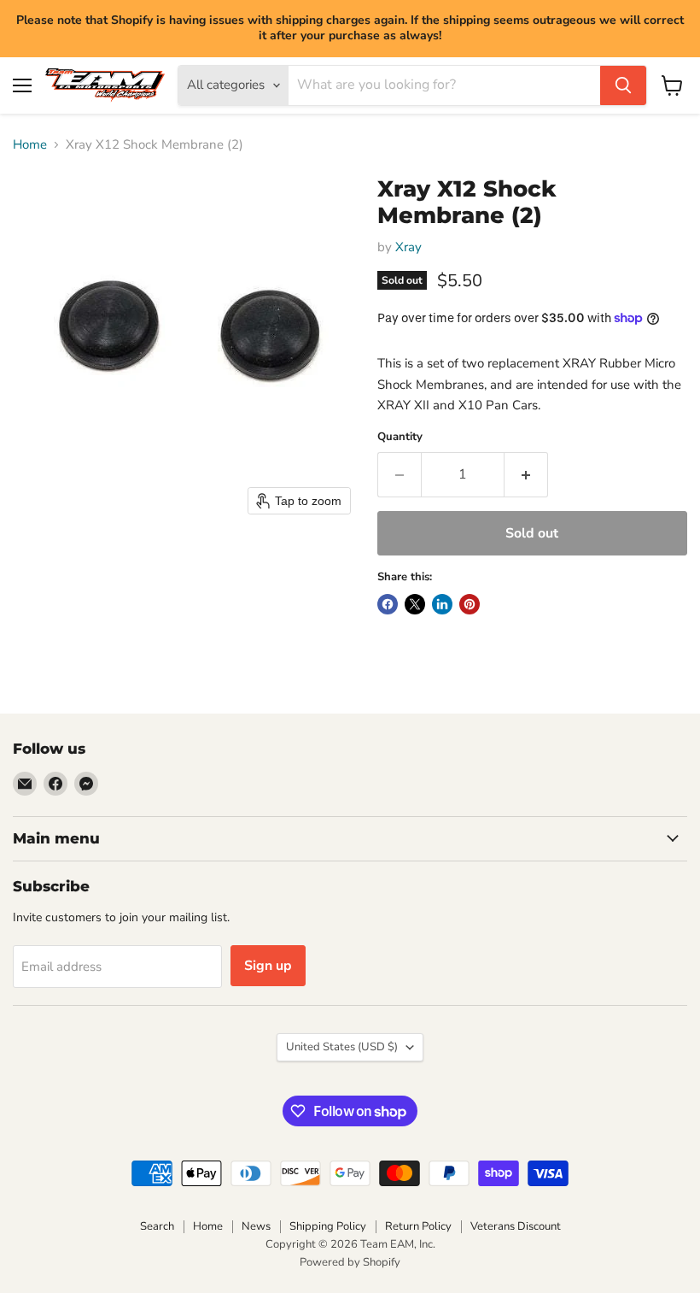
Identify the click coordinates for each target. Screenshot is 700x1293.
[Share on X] (415, 604)
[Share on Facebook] (387, 604)
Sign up (268, 965)
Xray (408, 247)
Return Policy (418, 1226)
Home (30, 145)
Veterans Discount (515, 1226)
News (256, 1226)
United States (342, 1047)
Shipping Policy (327, 1226)
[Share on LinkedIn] (442, 604)
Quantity (400, 437)
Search (157, 1226)
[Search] (623, 85)
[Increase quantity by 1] (526, 474)
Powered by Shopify (350, 1262)
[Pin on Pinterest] (469, 604)
